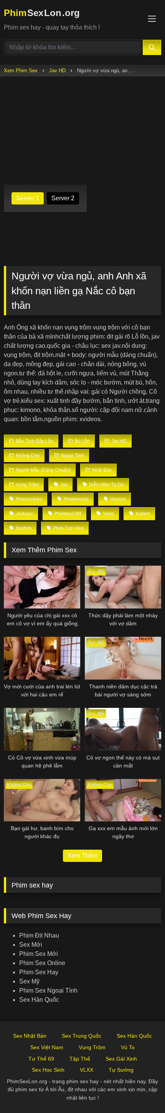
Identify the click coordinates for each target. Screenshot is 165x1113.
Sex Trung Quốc (81, 1036)
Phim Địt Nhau (39, 935)
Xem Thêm (82, 855)
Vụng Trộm (92, 1047)
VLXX (86, 1070)
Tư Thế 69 (41, 1059)
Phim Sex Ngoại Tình (48, 990)
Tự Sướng (121, 1070)
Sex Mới (30, 944)
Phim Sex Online (42, 963)
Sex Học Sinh (48, 1070)
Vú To (128, 1047)
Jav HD (57, 70)
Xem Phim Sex (21, 70)
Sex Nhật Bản (29, 1036)
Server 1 (27, 198)
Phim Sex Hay (38, 972)
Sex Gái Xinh (121, 1059)
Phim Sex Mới (38, 954)
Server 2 (62, 198)
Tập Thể (79, 1059)
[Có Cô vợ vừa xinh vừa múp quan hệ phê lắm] (42, 729)
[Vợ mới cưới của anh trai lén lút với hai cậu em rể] (42, 658)
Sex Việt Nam (46, 1047)
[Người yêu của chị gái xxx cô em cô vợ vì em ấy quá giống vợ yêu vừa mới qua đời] (42, 587)
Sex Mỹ (29, 981)
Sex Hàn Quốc (39, 999)
